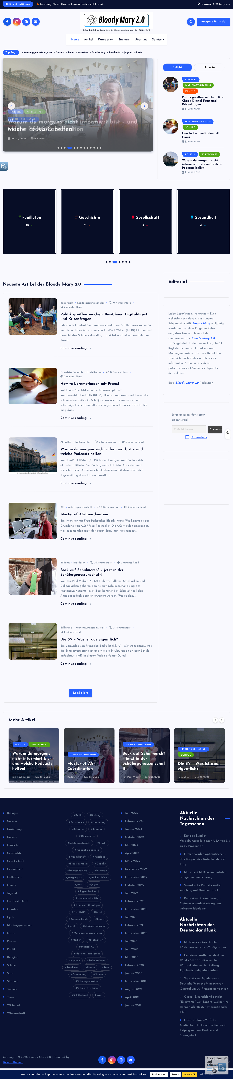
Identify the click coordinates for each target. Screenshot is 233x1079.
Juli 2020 (131, 941)
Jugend (128, 52)
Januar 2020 (133, 973)
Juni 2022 (131, 893)
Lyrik (139, 52)
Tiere (10, 997)
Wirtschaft (210, 155)
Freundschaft (78, 857)
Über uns (141, 39)
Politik (190, 91)
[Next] (221, 720)
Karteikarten (94, 372)
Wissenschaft (16, 1013)
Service (157, 39)
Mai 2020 (131, 957)
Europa (12, 837)
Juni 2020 (131, 949)
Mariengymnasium (23, 112)
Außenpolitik (82, 442)
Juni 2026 (131, 813)
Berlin (78, 815)
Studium (12, 981)
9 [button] (87, 147)
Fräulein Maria (79, 863)
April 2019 (132, 997)
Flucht (102, 843)
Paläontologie (97, 960)
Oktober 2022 (134, 885)
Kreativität (80, 912)
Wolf (99, 995)
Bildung (65, 562)
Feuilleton (13, 845)
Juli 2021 (130, 917)
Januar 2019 (133, 1005)
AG (62, 507)
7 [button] (80, 147)
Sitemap (124, 39)
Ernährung (14, 829)
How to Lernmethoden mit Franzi (89, 384)
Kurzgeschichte (79, 919)
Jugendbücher (88, 891)
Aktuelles (65, 442)
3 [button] (64, 147)
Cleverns (79, 829)
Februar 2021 (134, 925)
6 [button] (77, 147)
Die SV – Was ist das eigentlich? (89, 639)
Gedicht (101, 863)
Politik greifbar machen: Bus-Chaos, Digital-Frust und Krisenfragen (203, 101)
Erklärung (66, 627)
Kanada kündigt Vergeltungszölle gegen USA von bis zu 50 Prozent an (205, 841)
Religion (12, 957)
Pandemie (114, 52)
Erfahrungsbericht (79, 843)
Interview (83, 52)
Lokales (191, 80)
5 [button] (71, 147)
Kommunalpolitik (88, 898)
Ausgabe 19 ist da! (213, 21)
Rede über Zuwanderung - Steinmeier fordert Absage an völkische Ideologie (200, 903)
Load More (80, 692)
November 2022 (136, 877)
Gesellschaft (15, 861)
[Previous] (215, 720)
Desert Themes (13, 1062)
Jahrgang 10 (74, 877)
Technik (12, 989)
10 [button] (90, 147)
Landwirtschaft (205, 218)
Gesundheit (15, 869)
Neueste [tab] (209, 67)
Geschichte (14, 853)
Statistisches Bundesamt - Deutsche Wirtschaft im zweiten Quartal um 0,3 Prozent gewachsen (204, 983)
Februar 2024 (134, 821)
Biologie (12, 813)
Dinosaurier (88, 836)
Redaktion (18, 777)
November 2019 (136, 981)
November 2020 (136, 933)
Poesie (11, 941)
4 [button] (68, 147)
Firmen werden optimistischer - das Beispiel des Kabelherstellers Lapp (203, 859)
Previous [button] (11, 106)
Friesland (99, 857)
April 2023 (132, 853)
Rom (106, 967)
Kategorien (106, 39)
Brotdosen (79, 562)
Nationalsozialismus (88, 953)
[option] (78, 105)
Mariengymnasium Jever (38, 52)
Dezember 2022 (136, 869)
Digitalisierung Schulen (91, 303)
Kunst (98, 912)
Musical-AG (88, 947)
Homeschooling (78, 870)
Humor (89, 218)
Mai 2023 (131, 845)
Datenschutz (199, 437)
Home (75, 39)
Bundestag (99, 822)
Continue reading (74, 348)
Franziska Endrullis (71, 372)
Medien (77, 940)
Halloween (32, 218)
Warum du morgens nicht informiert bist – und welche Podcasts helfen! (202, 164)
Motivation (96, 940)
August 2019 (133, 989)
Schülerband (80, 995)
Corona (60, 52)
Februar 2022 (134, 901)
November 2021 (136, 909)
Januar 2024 (133, 829)
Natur (11, 933)
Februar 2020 (134, 965)
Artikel (88, 39)
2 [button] (61, 147)
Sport (11, 973)
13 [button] (100, 147)
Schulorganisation (87, 981)
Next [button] (144, 106)
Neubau (75, 960)
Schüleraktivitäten (87, 988)
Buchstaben (77, 822)
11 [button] (94, 147)
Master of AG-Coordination (84, 514)
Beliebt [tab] (177, 67)
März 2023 (132, 861)
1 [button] (58, 147)
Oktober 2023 (134, 837)
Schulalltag (98, 52)
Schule (190, 127)
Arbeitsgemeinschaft (80, 507)
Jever (71, 52)
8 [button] (84, 147)
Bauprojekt (66, 303)
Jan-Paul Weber (76, 777)
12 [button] (97, 147)
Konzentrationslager (88, 905)
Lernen (101, 919)
